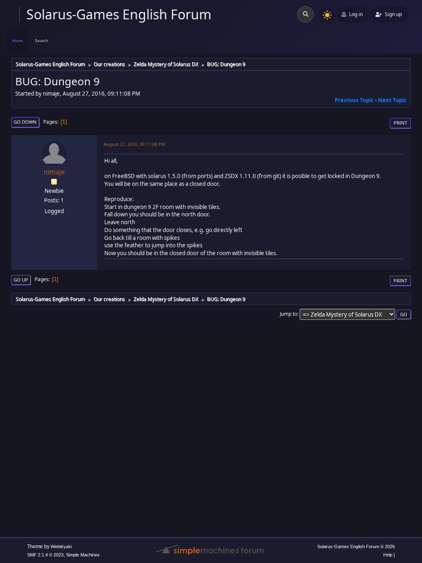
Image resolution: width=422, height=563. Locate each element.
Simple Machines (83, 554)
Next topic (392, 100)
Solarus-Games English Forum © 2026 (356, 546)
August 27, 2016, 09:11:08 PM (134, 144)
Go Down (25, 122)
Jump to (288, 313)
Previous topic (354, 100)
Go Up (21, 280)
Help (387, 554)
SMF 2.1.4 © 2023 (45, 554)
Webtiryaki (61, 546)
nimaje (54, 171)
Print (400, 123)
